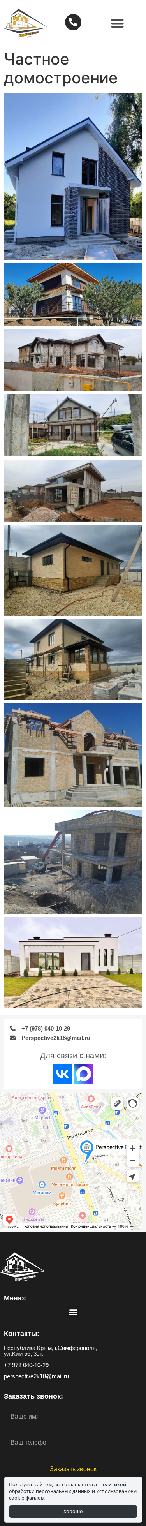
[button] (117, 23)
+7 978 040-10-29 (26, 1365)
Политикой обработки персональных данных (67, 1487)
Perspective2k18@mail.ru (55, 1037)
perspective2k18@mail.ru (36, 1376)
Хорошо (73, 1511)
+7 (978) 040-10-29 (45, 1028)
